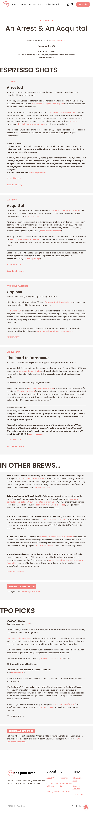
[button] (86, 807)
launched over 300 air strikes (41, 388)
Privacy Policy (52, 791)
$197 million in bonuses (44, 545)
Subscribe (83, 4)
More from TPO (36, 4)
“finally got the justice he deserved (24, 239)
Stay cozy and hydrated (51, 658)
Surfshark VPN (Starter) (65, 704)
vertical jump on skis (31, 591)
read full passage (37, 172)
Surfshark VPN (17, 672)
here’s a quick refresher (50, 230)
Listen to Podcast (58, 40)
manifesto (73, 121)
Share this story (14, 178)
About (15, 4)
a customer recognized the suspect (47, 104)
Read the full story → (15, 185)
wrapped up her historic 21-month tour (56, 536)
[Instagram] (67, 4)
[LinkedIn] (76, 806)
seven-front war (42, 487)
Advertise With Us (54, 4)
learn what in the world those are (50, 505)
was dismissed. (33, 216)
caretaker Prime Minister (29, 371)
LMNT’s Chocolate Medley (18, 638)
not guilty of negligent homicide (65, 210)
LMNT (28, 624)
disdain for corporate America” (31, 124)
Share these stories (15, 571)
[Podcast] (72, 4)
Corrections (78, 794)
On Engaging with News (52, 784)
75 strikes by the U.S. (25, 391)
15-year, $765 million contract (53, 519)
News (23, 4)
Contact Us (65, 791)
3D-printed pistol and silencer (61, 112)
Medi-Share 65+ (14, 311)
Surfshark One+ (46, 707)
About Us (50, 778)
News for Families (76, 787)
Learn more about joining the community (54, 331)
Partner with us (13, 337)
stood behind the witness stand (31, 478)
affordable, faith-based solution (58, 302)
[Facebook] (72, 806)
